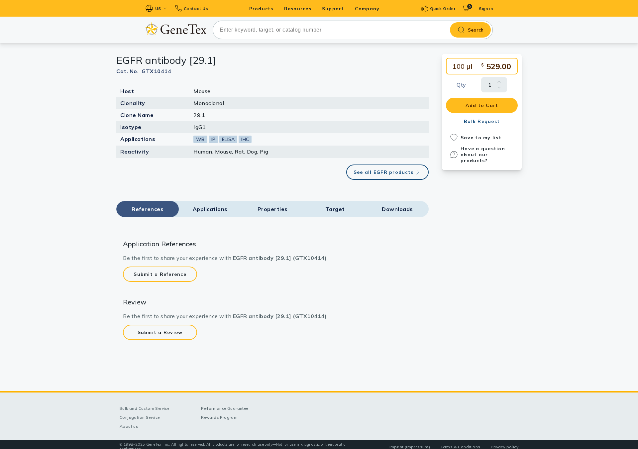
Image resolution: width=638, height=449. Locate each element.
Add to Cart (482, 105)
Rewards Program (219, 417)
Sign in (486, 8)
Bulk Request (482, 121)
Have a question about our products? (483, 155)
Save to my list (481, 138)
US (158, 8)
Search (475, 30)
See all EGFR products (383, 172)
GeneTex (175, 28)
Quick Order (443, 8)
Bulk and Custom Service (144, 408)
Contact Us (196, 8)
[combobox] (353, 30)
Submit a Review (160, 332)
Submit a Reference (160, 274)
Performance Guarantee (224, 408)
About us (129, 426)
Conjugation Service (140, 417)
